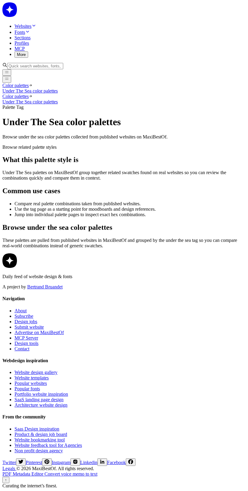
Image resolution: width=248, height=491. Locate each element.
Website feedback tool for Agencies (48, 445)
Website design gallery (36, 372)
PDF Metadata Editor (23, 473)
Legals (9, 468)
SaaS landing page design (39, 399)
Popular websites (31, 383)
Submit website (29, 327)
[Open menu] (6, 79)
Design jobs (26, 321)
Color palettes (15, 85)
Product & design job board (41, 434)
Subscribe (24, 316)
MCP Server (26, 337)
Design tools (26, 343)
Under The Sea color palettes (30, 90)
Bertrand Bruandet (45, 286)
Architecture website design (41, 405)
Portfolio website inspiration (41, 394)
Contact (22, 348)
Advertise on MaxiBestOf (39, 332)
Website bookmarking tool (40, 439)
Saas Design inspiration (37, 428)
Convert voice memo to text (70, 473)
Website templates (32, 377)
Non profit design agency (39, 450)
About (21, 310)
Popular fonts (27, 388)
